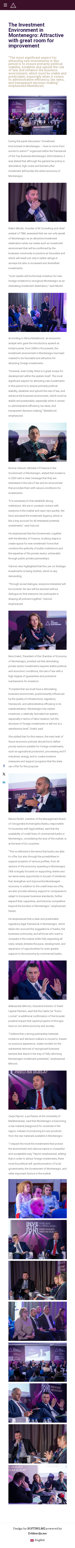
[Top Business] (13, 5)
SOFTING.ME (36, 1528)
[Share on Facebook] (4, 766)
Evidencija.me (37, 1533)
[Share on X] (4, 774)
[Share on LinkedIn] (4, 782)
